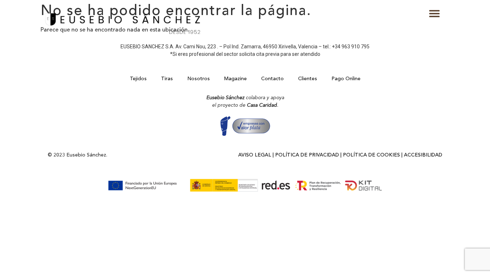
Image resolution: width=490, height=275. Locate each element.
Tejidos (138, 78)
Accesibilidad (423, 155)
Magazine (235, 78)
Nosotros (198, 78)
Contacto (272, 78)
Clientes (307, 78)
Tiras (167, 78)
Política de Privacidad (307, 155)
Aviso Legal (254, 155)
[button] (434, 13)
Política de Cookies (371, 155)
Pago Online (346, 78)
